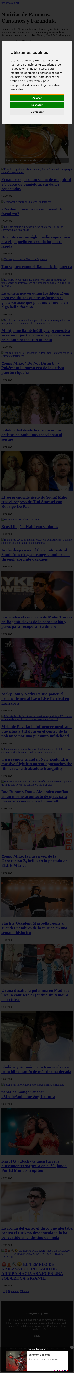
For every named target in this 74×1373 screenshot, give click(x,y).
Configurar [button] (37, 111)
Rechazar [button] (37, 104)
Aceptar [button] (37, 97)
